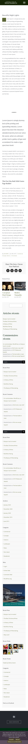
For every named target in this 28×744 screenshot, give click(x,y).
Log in (5, 566)
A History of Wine (7, 324)
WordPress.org (8, 578)
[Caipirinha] (15, 646)
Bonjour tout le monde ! (9, 319)
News (5, 548)
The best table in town (18, 354)
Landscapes (7, 544)
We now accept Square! (18, 356)
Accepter (11, 739)
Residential (7, 556)
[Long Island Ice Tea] (20, 646)
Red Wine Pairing (7, 326)
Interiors (8, 255)
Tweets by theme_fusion (9, 663)
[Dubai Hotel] (15, 651)
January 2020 (7, 513)
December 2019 (8, 517)
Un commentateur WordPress (11, 344)
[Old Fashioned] (10, 652)
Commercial (20, 253)
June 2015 (6, 521)
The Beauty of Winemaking (10, 329)
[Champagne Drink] (5, 646)
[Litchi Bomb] (10, 646)
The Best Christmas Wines (10, 321)
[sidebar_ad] (14, 584)
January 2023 (7, 505)
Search (7, 305)
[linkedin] (14, 716)
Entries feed (7, 570)
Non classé (6, 552)
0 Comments (14, 255)
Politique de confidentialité (14, 741)
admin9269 (6, 253)
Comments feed (8, 574)
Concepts (4, 255)
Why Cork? (6, 635)
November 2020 (8, 509)
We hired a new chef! (17, 348)
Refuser (18, 739)
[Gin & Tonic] (5, 652)
